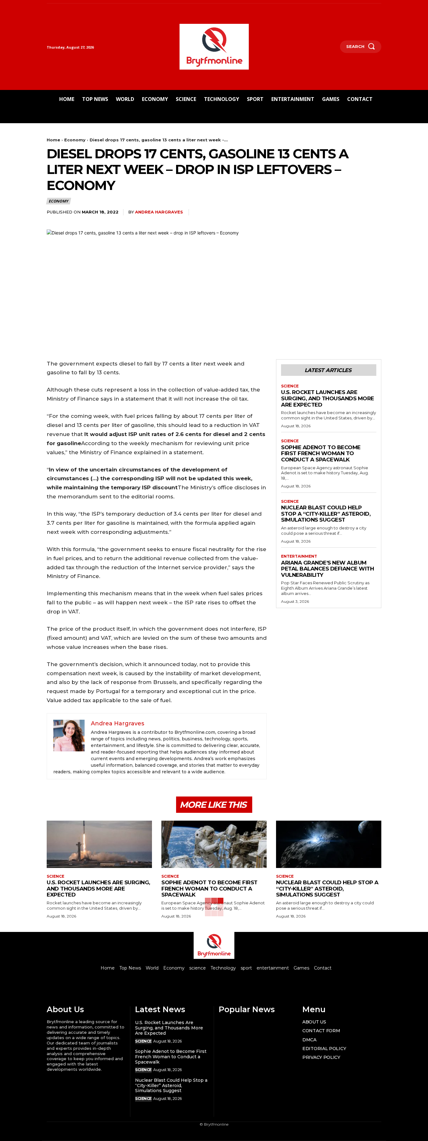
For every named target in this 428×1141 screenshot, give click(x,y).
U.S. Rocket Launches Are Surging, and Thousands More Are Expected (327, 398)
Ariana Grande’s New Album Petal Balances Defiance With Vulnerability (327, 569)
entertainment (299, 556)
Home (53, 139)
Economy (75, 139)
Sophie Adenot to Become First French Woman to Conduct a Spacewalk (321, 453)
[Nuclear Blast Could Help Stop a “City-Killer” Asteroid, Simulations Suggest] (328, 844)
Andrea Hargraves (159, 211)
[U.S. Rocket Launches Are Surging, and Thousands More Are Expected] (99, 844)
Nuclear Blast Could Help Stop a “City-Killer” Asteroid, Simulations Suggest (325, 513)
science (290, 386)
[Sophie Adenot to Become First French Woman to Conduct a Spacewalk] (214, 844)
